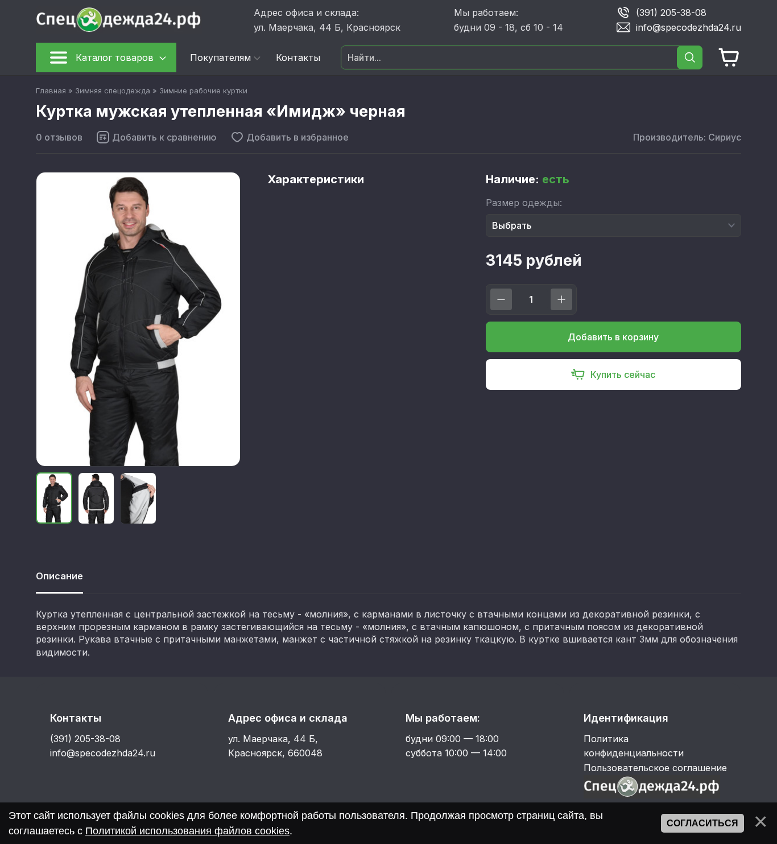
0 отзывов (59, 137)
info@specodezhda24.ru (688, 26)
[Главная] (140, 20)
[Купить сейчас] (613, 374)
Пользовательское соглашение (655, 767)
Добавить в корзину (613, 337)
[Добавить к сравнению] (156, 137)
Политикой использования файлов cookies (187, 831)
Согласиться (702, 823)
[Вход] (652, 795)
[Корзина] (729, 57)
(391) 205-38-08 (671, 12)
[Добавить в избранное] (289, 137)
